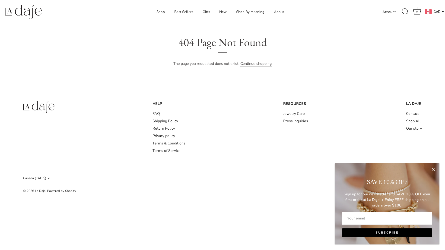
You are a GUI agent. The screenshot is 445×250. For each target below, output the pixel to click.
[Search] (405, 12)
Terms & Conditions (169, 143)
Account (389, 11)
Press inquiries (295, 121)
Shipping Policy (165, 121)
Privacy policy (164, 135)
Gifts (206, 11)
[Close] (433, 169)
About (279, 11)
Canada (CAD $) (34, 178)
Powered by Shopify (61, 191)
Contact (412, 113)
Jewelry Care (294, 113)
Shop (160, 11)
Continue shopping (256, 63)
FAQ (156, 113)
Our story (414, 128)
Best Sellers (183, 11)
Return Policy (164, 128)
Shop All (413, 121)
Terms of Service (167, 150)
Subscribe (387, 233)
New (223, 11)
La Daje (40, 191)
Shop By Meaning (250, 11)
